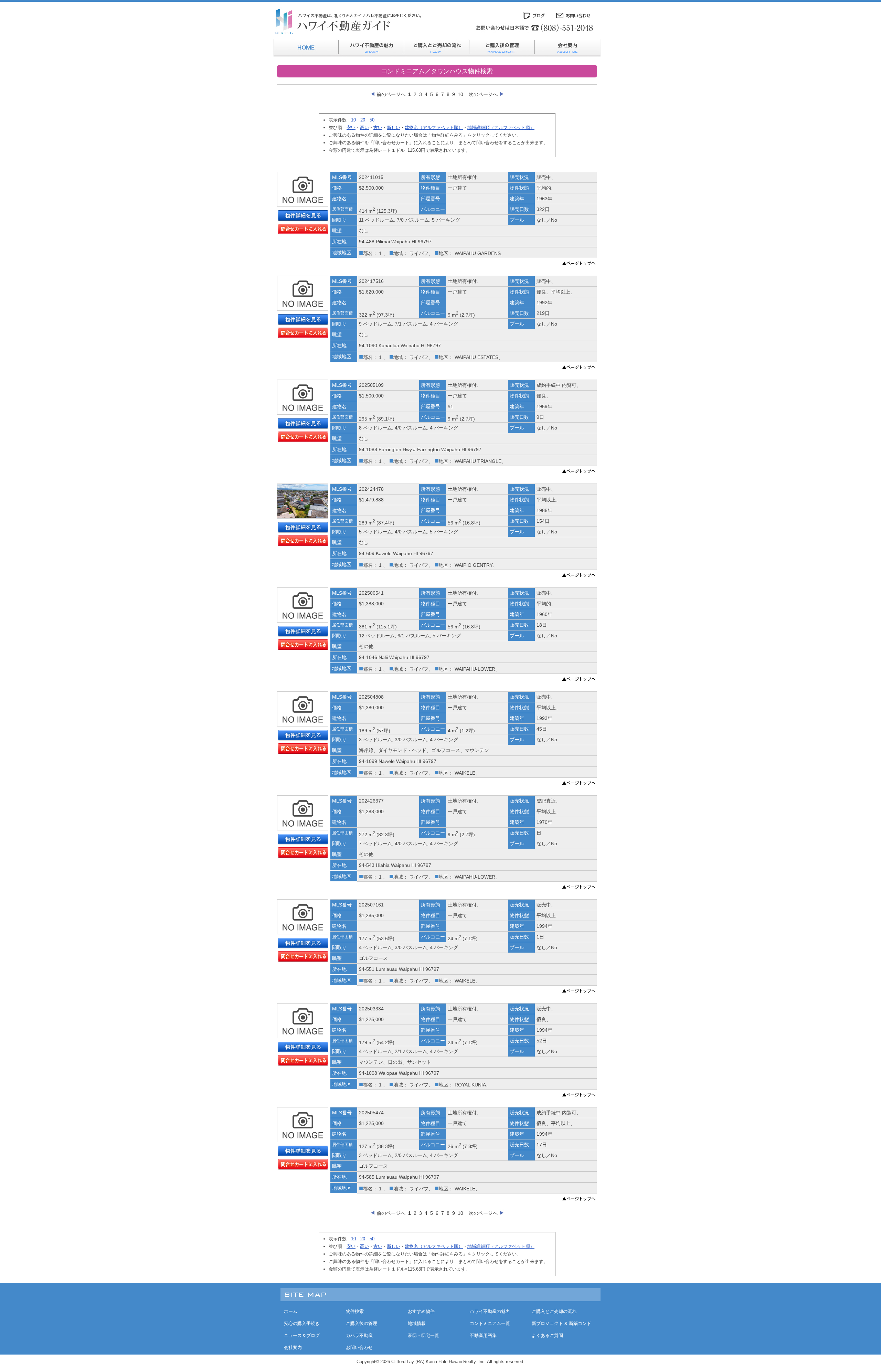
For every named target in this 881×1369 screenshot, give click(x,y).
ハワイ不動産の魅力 (490, 1311)
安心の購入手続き (302, 1323)
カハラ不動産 (359, 1335)
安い (351, 127)
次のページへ (483, 94)
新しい (393, 127)
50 (372, 120)
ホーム (290, 1311)
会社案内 (293, 1347)
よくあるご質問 (547, 1335)
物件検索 (355, 1311)
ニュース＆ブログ (302, 1335)
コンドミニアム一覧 (490, 1323)
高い (364, 127)
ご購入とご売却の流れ (554, 1311)
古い (377, 127)
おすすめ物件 (421, 1311)
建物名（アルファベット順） (434, 127)
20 (362, 120)
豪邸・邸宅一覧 (423, 1335)
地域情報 (417, 1323)
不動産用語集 (483, 1335)
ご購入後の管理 (361, 1323)
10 (460, 94)
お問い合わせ (359, 1347)
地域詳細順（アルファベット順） (500, 127)
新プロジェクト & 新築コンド (561, 1323)
